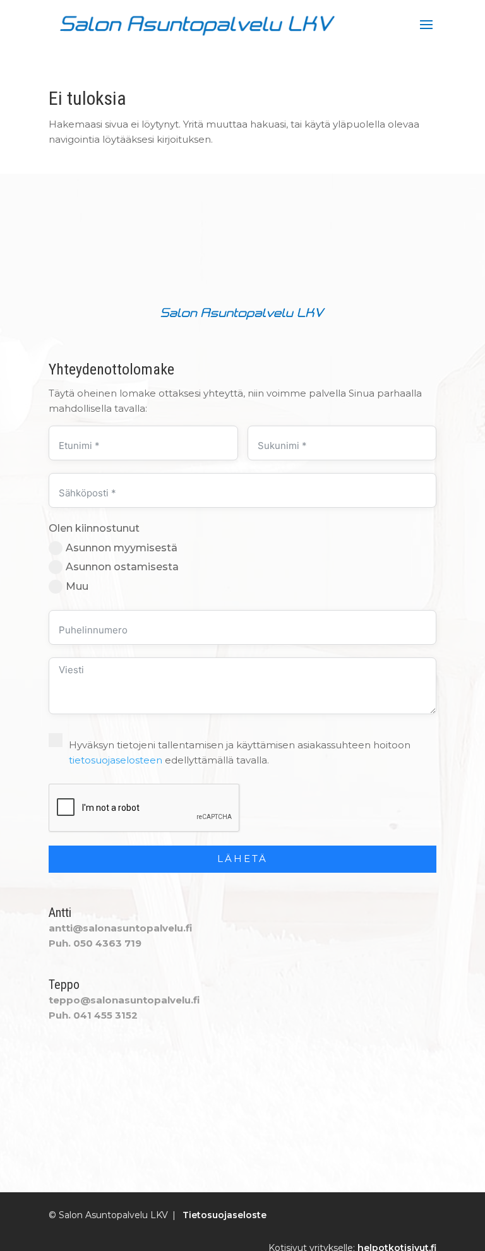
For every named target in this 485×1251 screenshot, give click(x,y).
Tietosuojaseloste (224, 1215)
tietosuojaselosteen (115, 760)
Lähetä (242, 859)
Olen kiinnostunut (94, 528)
